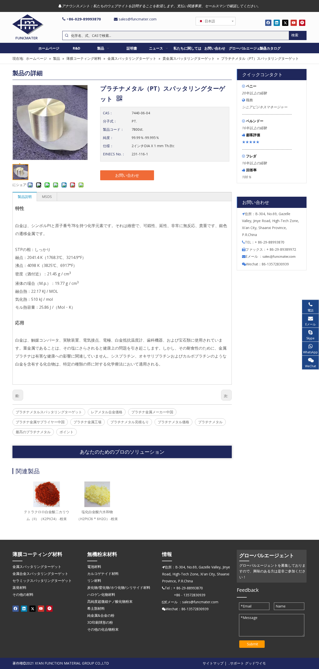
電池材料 (94, 566)
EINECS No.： (114, 154)
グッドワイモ (255, 663)
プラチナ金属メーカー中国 (152, 412)
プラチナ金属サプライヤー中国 (40, 422)
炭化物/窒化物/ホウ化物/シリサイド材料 (118, 587)
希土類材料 (96, 608)
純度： (108, 137)
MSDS (47, 196)
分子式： (110, 121)
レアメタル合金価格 (106, 412)
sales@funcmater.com (138, 18)
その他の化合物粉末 (103, 629)
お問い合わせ (127, 175)
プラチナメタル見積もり (129, 422)
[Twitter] (285, 22)
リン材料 (94, 580)
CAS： (108, 113)
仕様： (108, 145)
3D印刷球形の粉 (100, 622)
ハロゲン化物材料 (101, 594)
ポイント (67, 431)
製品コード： (113, 129)
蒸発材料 (19, 587)
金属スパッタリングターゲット (36, 566)
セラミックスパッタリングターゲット (42, 580)
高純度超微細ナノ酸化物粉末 (110, 601)
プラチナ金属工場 (87, 422)
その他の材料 (22, 594)
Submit (252, 644)
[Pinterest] (302, 22)
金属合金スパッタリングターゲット (40, 573)
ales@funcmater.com (280, 257)
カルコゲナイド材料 (103, 573)
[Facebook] (268, 22)
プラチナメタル (210, 422)
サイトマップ (213, 663)
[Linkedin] (277, 22)
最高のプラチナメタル (33, 431)
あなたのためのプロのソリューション (122, 451)
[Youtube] (294, 22)
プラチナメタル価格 (173, 422)
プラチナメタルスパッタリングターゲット (49, 412)
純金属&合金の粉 (100, 615)
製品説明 (25, 196)
